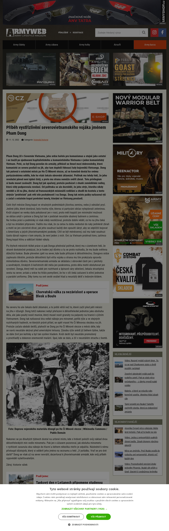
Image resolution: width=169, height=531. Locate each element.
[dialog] (84, 507)
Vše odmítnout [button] (71, 516)
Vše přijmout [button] (98, 516)
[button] (84, 509)
